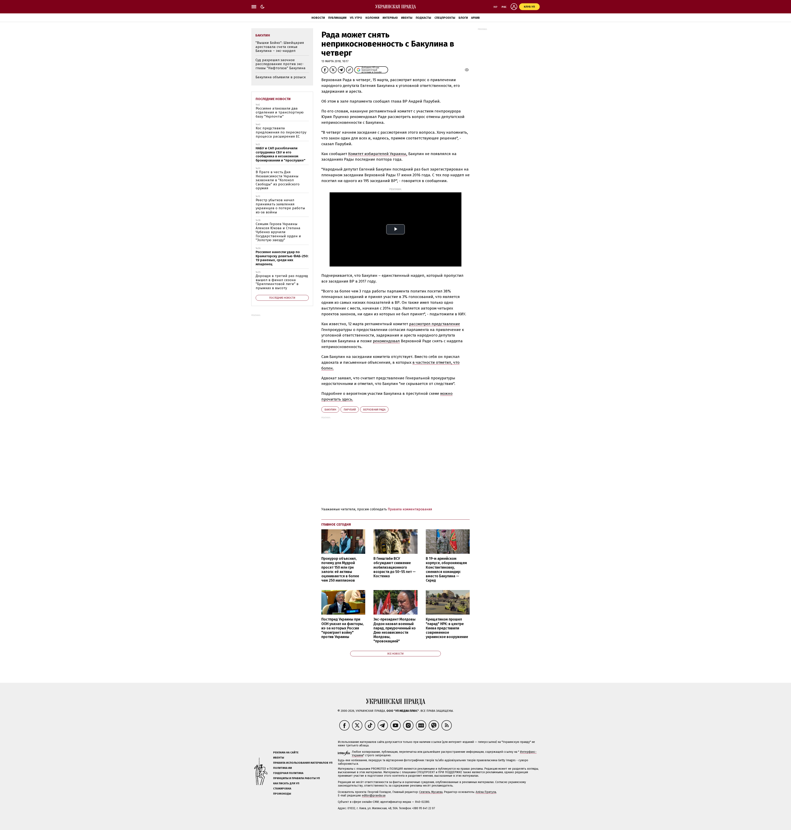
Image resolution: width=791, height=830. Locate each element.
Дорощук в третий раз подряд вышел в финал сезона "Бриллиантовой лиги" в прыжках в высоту (282, 282)
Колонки (372, 18)
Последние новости (273, 99)
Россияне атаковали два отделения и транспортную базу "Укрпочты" (280, 112)
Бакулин (330, 409)
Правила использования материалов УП (302, 762)
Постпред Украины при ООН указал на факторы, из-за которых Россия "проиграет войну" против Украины (342, 628)
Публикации (337, 18)
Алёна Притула (486, 792)
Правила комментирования (410, 509)
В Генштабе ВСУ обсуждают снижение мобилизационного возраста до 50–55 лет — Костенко (394, 567)
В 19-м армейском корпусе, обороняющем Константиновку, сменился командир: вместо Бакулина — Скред (446, 569)
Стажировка (282, 788)
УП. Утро (356, 18)
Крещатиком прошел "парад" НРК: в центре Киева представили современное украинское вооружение (447, 628)
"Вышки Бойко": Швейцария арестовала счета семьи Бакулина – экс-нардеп (279, 47)
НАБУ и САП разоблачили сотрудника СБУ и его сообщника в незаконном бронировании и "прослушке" (280, 154)
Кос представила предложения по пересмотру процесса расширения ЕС (281, 132)
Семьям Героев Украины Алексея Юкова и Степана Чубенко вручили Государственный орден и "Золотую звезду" (278, 232)
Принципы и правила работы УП (296, 778)
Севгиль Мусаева (430, 792)
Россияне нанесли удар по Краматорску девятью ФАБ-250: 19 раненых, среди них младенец (282, 258)
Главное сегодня (336, 524)
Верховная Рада (374, 409)
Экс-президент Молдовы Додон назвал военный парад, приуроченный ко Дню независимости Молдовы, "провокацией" (394, 630)
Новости (318, 18)
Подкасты (423, 18)
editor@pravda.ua (373, 795)
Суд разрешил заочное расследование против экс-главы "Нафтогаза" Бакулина (280, 64)
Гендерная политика (288, 773)
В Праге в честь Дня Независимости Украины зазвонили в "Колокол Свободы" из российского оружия (278, 180)
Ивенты (406, 18)
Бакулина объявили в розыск (280, 77)
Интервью (390, 18)
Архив (475, 18)
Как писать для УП (286, 783)
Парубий (350, 409)
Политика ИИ (282, 767)
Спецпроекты (444, 18)
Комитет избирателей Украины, (377, 153)
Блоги (463, 18)
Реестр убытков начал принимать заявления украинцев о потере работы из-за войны (280, 206)
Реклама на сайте (285, 752)
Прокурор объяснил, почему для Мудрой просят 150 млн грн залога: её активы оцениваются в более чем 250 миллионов (340, 569)
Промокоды (282, 793)
